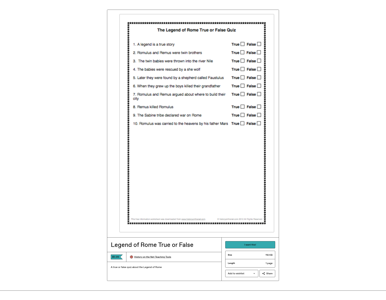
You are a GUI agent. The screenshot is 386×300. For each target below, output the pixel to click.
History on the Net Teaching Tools (152, 256)
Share (269, 273)
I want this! (250, 244)
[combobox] (241, 273)
